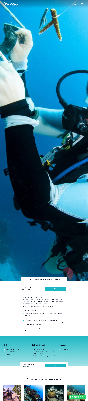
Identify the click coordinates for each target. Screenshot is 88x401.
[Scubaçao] (11, 4)
